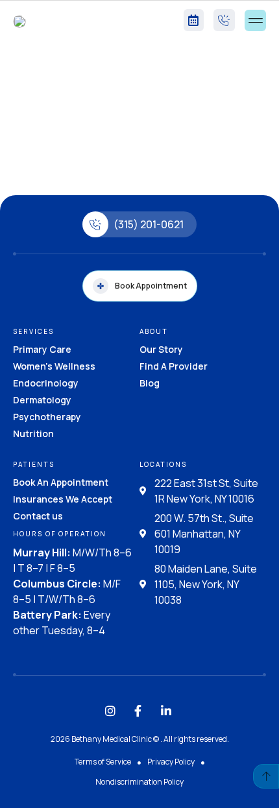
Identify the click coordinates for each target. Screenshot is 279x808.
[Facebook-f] (138, 710)
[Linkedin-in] (166, 710)
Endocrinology (46, 383)
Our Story (161, 349)
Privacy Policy (171, 761)
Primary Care (42, 349)
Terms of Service (103, 761)
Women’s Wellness (54, 366)
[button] (255, 20)
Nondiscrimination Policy (139, 781)
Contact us (38, 516)
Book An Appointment (60, 482)
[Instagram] (110, 710)
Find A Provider (174, 366)
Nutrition (33, 433)
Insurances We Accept (62, 499)
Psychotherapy (47, 416)
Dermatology (42, 400)
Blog (150, 383)
